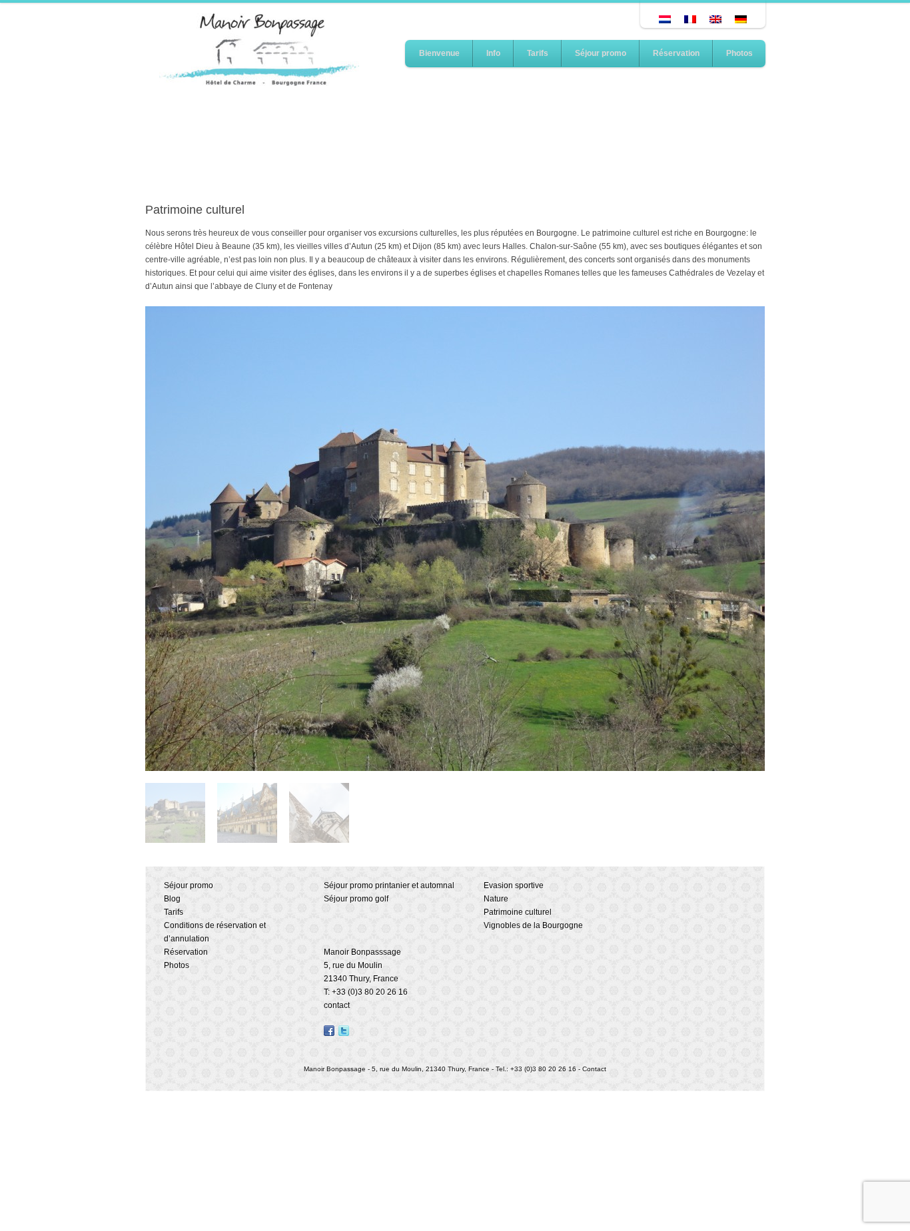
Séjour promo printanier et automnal (389, 885)
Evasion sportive (514, 885)
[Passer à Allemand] (740, 19)
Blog (172, 898)
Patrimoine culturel (518, 912)
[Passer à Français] (690, 19)
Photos (739, 53)
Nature (496, 898)
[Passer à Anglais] (715, 19)
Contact (594, 1069)
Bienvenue (439, 53)
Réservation (676, 53)
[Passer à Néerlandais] (665, 19)
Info (493, 53)
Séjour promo (600, 53)
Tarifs (537, 53)
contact (337, 1005)
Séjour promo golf (356, 898)
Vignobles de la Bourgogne (533, 925)
